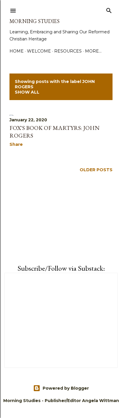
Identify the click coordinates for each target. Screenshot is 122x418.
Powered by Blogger (66, 388)
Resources (68, 51)
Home (16, 51)
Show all (27, 92)
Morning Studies (34, 21)
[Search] (109, 9)
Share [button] (16, 144)
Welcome (39, 51)
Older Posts (96, 169)
